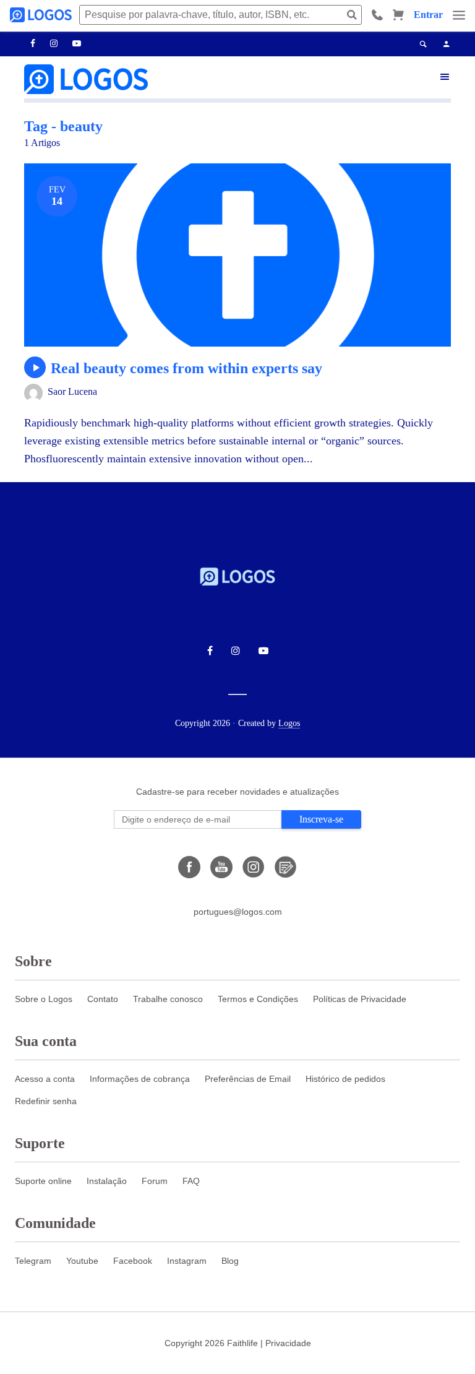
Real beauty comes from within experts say (186, 368)
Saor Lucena (72, 391)
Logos (289, 723)
